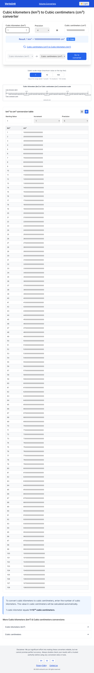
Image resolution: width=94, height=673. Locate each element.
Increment (38, 116)
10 (47, 75)
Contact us (54, 665)
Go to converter (77, 56)
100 (58, 75)
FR (53, 661)
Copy (72, 39)
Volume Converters (47, 4)
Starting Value (11, 116)
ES (47, 661)
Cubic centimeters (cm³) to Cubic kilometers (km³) (49, 47)
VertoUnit (10, 3)
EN (41, 661)
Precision (65, 116)
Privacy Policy (41, 665)
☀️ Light (84, 4)
